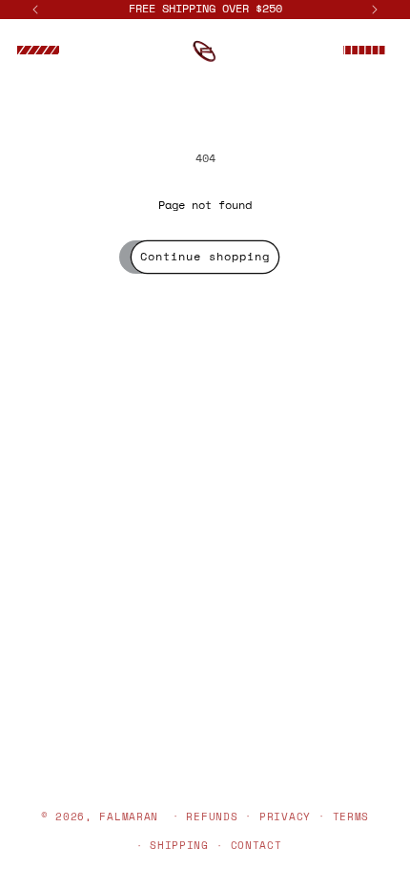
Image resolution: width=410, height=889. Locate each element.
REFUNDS (211, 816)
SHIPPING (179, 845)
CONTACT (256, 845)
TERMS (351, 816)
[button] (38, 51)
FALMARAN (128, 815)
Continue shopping (205, 256)
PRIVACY (285, 816)
